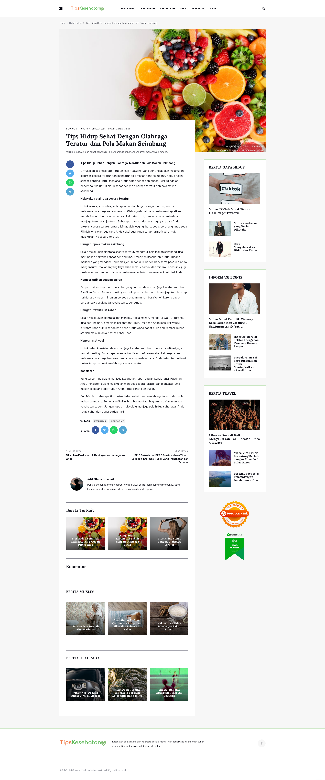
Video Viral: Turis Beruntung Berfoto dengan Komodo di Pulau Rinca (246, 457)
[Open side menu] (60, 8)
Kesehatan (100, 421)
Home (62, 22)
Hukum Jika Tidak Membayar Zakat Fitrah (169, 626)
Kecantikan (167, 8)
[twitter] (70, 173)
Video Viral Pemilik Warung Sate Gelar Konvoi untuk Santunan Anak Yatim (231, 322)
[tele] (70, 192)
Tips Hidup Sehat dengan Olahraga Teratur (169, 541)
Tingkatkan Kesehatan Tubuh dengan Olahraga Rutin (127, 540)
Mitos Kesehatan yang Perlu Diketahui (245, 226)
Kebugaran (148, 8)
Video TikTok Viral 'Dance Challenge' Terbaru (229, 211)
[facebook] (70, 164)
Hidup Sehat (128, 8)
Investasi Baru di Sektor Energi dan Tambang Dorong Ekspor (246, 341)
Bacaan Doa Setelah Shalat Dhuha (85, 628)
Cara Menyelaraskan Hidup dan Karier (245, 247)
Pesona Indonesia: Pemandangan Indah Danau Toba (246, 477)
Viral (213, 8)
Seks (183, 8)
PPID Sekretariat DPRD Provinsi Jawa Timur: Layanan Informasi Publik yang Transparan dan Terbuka (160, 459)
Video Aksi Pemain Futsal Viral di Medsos (85, 694)
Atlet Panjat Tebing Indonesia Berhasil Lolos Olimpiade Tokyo (127, 692)
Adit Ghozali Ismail (120, 128)
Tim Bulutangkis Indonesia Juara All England (169, 692)
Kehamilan (198, 8)
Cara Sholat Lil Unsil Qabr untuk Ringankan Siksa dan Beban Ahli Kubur (127, 625)
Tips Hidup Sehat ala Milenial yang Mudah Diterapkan (85, 541)
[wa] (70, 182)
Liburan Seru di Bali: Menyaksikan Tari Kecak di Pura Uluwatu (234, 439)
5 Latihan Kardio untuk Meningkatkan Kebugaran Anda (95, 457)
